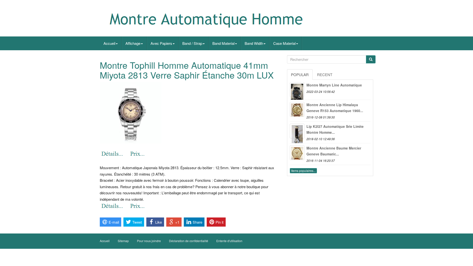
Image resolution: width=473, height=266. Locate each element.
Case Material (284, 43)
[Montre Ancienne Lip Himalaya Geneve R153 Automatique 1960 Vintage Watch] (297, 109)
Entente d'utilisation (229, 241)
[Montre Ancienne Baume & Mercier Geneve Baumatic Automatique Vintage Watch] (297, 152)
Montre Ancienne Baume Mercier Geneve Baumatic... (333, 151)
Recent (324, 74)
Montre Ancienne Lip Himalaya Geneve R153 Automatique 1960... (334, 107)
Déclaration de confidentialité (188, 241)
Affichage (132, 43)
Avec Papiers (161, 43)
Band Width (254, 43)
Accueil (109, 43)
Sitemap (123, 241)
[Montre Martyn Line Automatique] (297, 89)
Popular (300, 74)
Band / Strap (192, 43)
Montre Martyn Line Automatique (334, 85)
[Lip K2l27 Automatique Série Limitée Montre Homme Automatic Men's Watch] (297, 131)
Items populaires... (303, 170)
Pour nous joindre (149, 241)
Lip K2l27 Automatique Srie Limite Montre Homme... (335, 129)
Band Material (223, 43)
